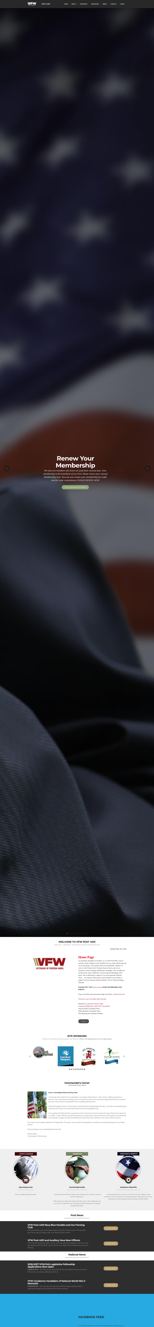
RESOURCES (94, 4)
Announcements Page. (95, 1004)
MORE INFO (111, 1228)
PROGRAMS (83, 4)
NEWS (104, 4)
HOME (66, 4)
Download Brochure (84, 487)
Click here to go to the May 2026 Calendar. (92, 999)
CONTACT (113, 4)
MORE (84, 1021)
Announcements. (119, 994)
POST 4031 (46, 4)
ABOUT (73, 4)
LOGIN (122, 4)
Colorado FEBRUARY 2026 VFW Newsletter (94, 1006)
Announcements (97, 987)
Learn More (63, 487)
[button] (7, 468)
